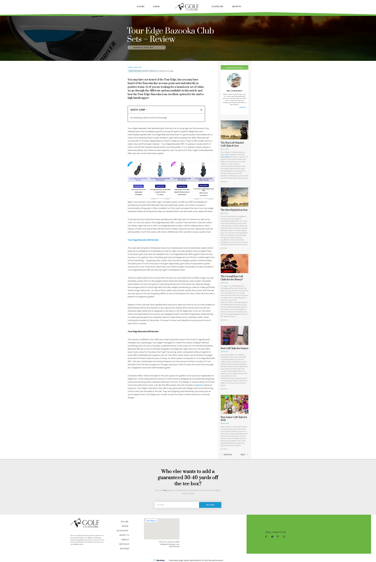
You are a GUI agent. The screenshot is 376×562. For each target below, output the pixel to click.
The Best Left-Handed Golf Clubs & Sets (232, 144)
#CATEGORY (217, 7)
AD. (74, 530)
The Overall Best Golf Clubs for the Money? (232, 278)
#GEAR (156, 7)
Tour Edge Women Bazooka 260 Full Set (160, 179)
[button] (201, 110)
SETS (140, 67)
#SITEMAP (124, 548)
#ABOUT (125, 539)
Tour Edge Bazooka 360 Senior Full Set (203, 179)
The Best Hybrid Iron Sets (234, 210)
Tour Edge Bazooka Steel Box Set (138, 179)
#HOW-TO (236, 7)
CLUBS (135, 67)
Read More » (224, 181)
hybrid (198, 385)
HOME (130, 67)
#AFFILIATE (124, 544)
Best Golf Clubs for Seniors (234, 348)
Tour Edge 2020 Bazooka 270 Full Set (182, 179)
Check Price (138, 186)
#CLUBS (141, 7)
